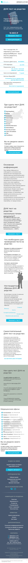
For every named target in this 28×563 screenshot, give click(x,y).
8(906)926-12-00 (14, 537)
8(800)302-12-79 (21, 2)
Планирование (14, 505)
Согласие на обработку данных (14, 527)
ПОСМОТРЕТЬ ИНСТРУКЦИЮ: (13, 358)
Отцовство (14, 503)
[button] (14, 39)
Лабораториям (14, 477)
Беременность (14, 501)
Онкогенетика (14, 509)
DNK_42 (5, 2)
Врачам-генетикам (14, 482)
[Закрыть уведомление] (27, 560)
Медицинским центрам (14, 479)
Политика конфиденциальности (14, 525)
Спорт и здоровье (14, 507)
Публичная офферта (14, 529)
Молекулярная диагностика (5, 2)
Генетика (14, 499)
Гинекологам (14, 481)
